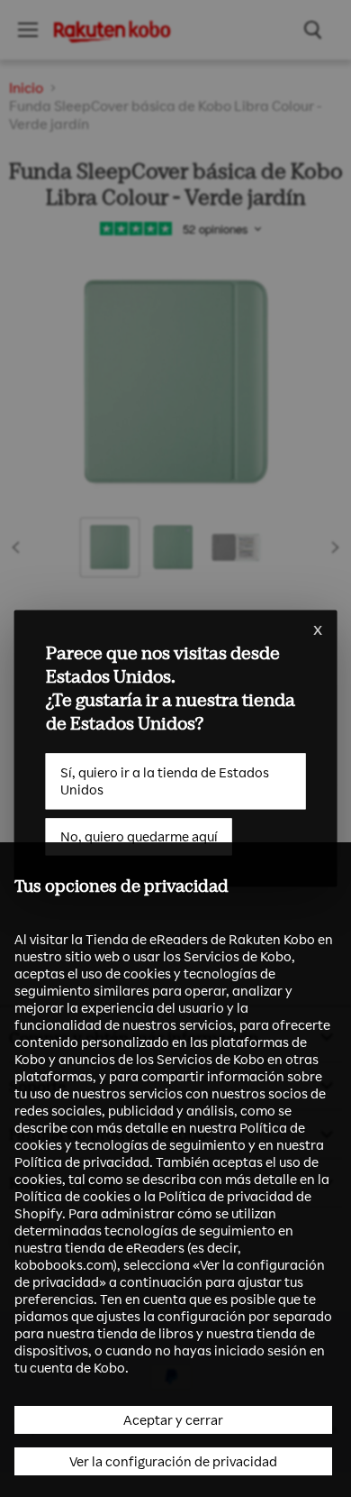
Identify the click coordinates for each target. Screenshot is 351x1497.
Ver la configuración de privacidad (173, 1461)
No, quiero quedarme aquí (139, 836)
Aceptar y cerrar (173, 1419)
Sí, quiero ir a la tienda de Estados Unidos (164, 781)
